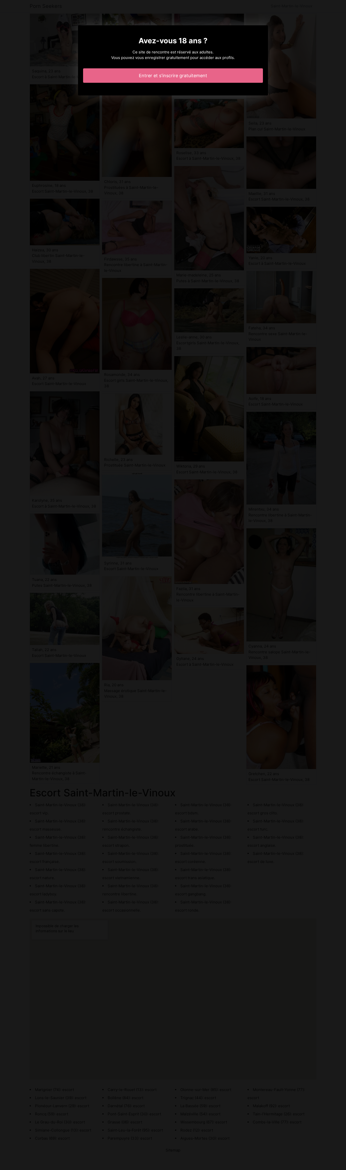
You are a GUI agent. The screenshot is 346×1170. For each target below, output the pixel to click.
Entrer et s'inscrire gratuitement (173, 75)
